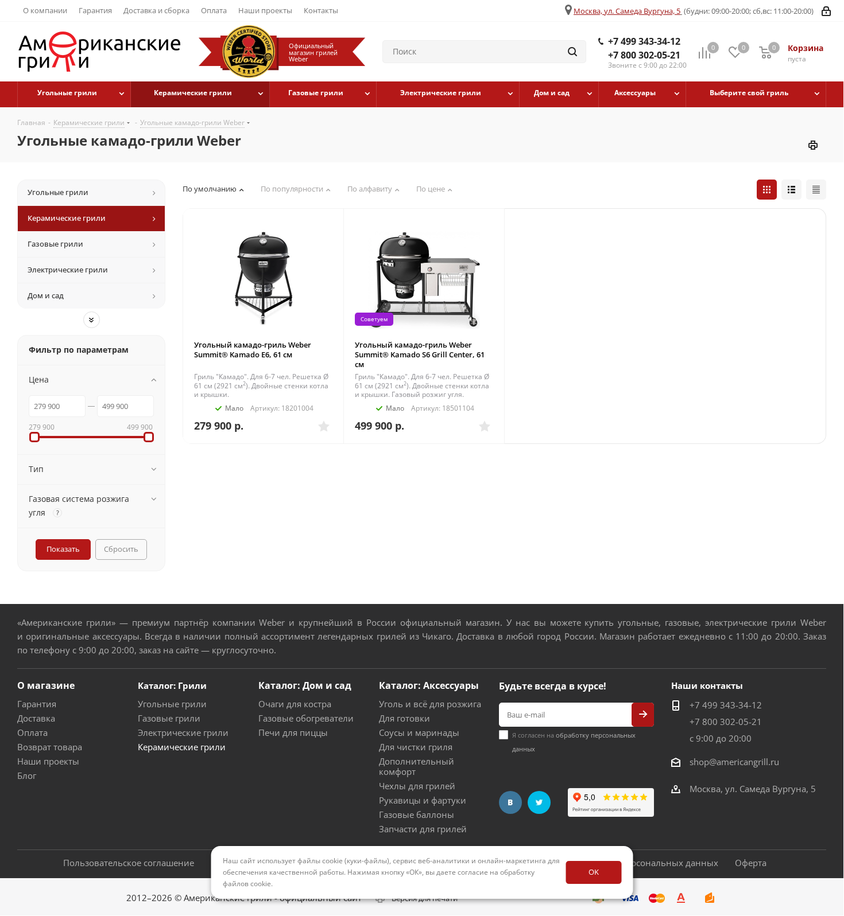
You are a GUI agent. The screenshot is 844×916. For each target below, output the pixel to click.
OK (594, 872)
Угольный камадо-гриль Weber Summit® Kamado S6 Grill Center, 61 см (420, 354)
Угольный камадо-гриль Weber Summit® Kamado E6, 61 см (252, 350)
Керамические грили (182, 747)
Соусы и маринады (419, 732)
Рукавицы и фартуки (422, 800)
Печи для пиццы (293, 732)
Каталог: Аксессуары (429, 685)
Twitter (539, 802)
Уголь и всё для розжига (430, 704)
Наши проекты (48, 761)
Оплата (32, 732)
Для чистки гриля (415, 747)
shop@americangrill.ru (734, 761)
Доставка (36, 718)
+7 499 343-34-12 (644, 41)
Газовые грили (169, 718)
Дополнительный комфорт (416, 766)
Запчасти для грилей (423, 829)
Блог (26, 775)
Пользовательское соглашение (128, 862)
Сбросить (121, 549)
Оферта (750, 862)
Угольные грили (172, 704)
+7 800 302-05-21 (644, 55)
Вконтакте (510, 802)
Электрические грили (183, 732)
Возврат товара (49, 747)
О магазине (46, 685)
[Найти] (572, 51)
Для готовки (404, 718)
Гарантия (36, 704)
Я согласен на (574, 742)
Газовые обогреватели (306, 718)
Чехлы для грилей (417, 786)
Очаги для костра (294, 704)
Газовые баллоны (416, 814)
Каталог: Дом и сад (304, 685)
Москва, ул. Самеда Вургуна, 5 (627, 11)
